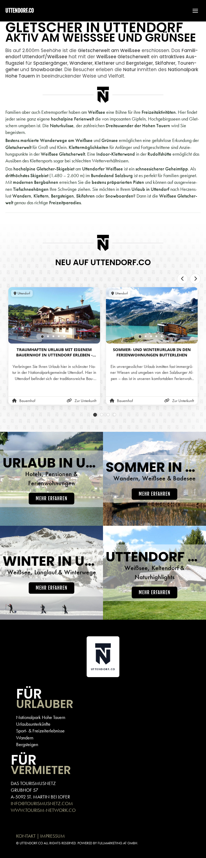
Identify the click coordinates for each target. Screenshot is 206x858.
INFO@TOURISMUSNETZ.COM (42, 803)
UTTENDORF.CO (19, 10)
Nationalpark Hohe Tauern (40, 717)
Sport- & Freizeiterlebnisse (40, 731)
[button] (192, 10)
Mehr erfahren (51, 498)
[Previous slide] (182, 278)
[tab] (42, 336)
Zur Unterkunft (85, 400)
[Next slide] (195, 278)
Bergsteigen (27, 744)
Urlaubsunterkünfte (33, 724)
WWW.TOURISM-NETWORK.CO (43, 810)
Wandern (24, 738)
